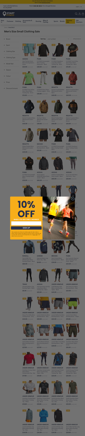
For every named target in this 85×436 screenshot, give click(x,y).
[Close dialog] (72, 198)
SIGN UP (26, 228)
